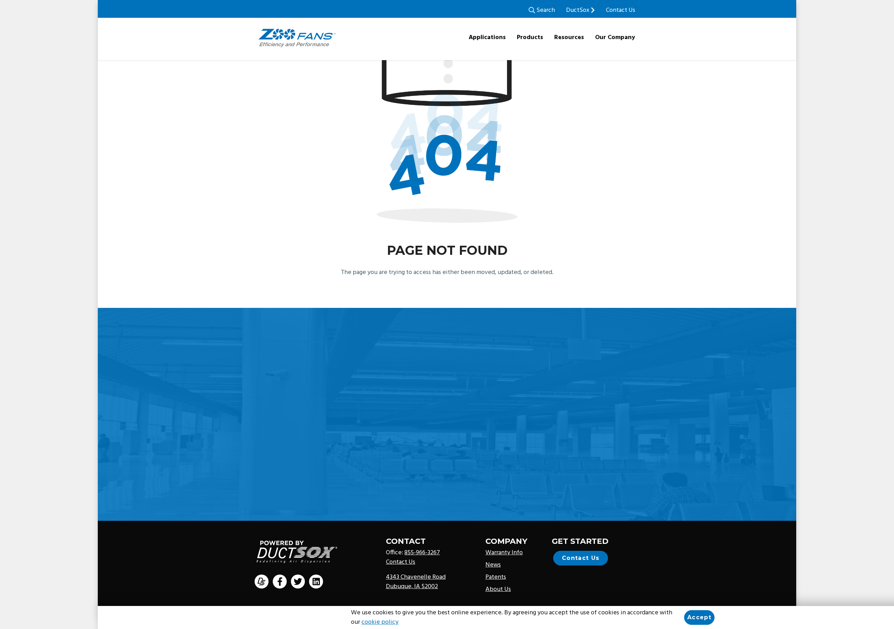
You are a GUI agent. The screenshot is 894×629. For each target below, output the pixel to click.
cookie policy (379, 622)
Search (545, 10)
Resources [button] (569, 37)
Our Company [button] (615, 37)
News (493, 565)
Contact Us (620, 10)
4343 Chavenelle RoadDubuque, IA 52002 (416, 582)
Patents (495, 577)
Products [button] (530, 37)
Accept (699, 617)
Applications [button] (487, 37)
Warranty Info (504, 553)
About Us (498, 589)
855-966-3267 (422, 553)
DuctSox (578, 10)
